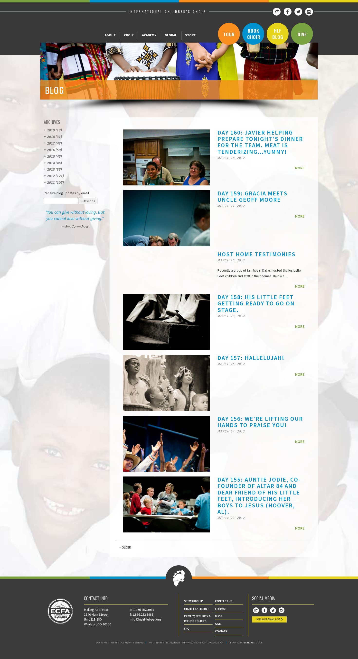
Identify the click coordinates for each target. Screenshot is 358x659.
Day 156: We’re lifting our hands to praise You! (260, 422)
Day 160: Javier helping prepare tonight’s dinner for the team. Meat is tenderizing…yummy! (260, 142)
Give (302, 34)
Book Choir (253, 33)
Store (190, 35)
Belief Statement (196, 608)
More (299, 167)
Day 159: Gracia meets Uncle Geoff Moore (252, 196)
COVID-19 (221, 631)
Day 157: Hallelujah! (250, 358)
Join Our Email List (268, 619)
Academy (149, 35)
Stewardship (193, 601)
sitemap (220, 608)
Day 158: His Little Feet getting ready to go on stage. (256, 303)
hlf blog (277, 33)
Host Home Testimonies (256, 254)
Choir (129, 35)
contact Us (223, 601)
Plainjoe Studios (252, 642)
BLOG (218, 616)
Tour (229, 34)
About (110, 35)
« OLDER (125, 547)
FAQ (186, 628)
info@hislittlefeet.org (145, 619)
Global (171, 35)
